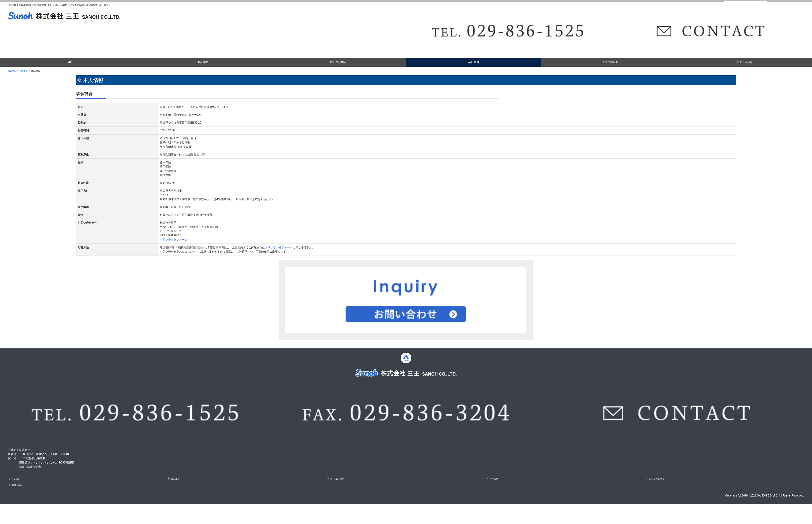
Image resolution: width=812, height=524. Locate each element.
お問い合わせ (744, 62)
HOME (68, 62)
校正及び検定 (338, 62)
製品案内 (203, 62)
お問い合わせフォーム (173, 239)
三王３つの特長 (609, 62)
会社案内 (473, 62)
